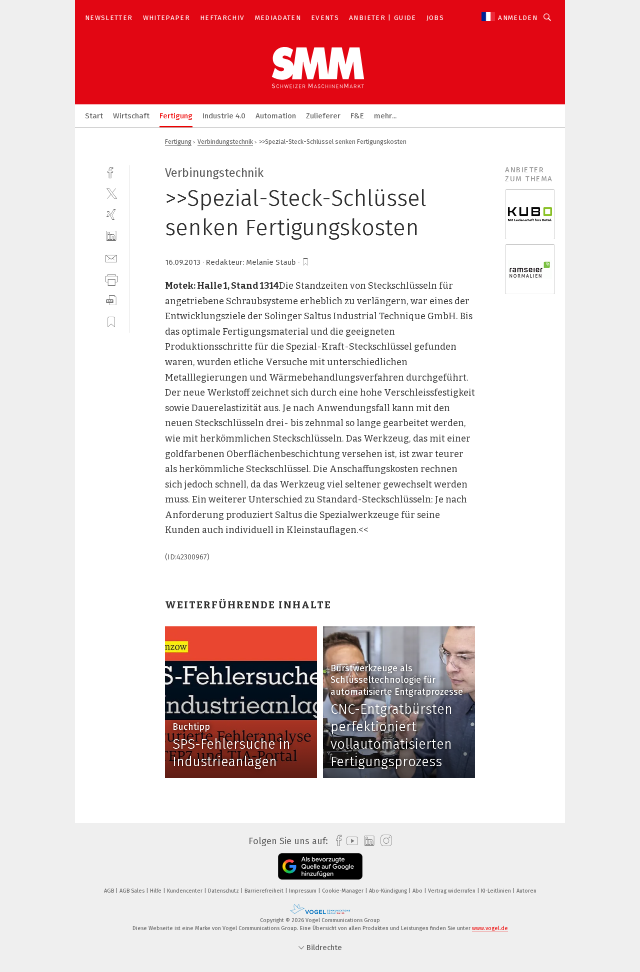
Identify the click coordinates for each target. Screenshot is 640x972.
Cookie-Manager (343, 891)
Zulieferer (323, 115)
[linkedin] (111, 236)
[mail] (111, 257)
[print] (111, 279)
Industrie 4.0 (224, 115)
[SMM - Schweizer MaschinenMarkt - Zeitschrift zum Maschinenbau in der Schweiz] (94, 115)
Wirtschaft (131, 115)
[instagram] (384, 841)
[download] (111, 300)
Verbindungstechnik (225, 141)
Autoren (526, 891)
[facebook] (111, 171)
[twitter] (111, 193)
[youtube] (350, 841)
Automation (276, 115)
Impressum (303, 891)
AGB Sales (133, 891)
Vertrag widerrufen (452, 891)
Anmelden (518, 17)
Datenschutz (224, 891)
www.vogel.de (490, 928)
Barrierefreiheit (264, 891)
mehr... (385, 115)
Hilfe (156, 891)
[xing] (111, 214)
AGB (110, 891)
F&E (357, 115)
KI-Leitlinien (496, 891)
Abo (418, 891)
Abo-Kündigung (388, 891)
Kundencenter (185, 891)
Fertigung (176, 115)
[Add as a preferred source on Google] (320, 866)
